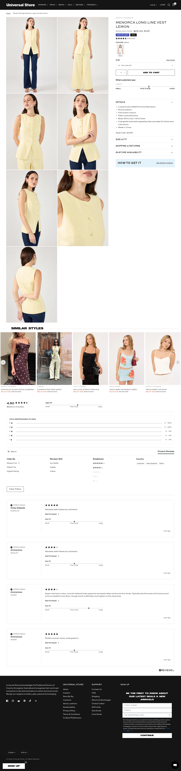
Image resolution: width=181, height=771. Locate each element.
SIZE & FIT (121, 140)
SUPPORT (97, 684)
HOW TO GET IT (129, 163)
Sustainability (69, 707)
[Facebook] (9, 701)
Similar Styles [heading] (27, 328)
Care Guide (97, 714)
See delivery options (164, 163)
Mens (52, 5)
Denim (61, 5)
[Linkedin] (37, 701)
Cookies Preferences (72, 718)
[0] (173, 5)
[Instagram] (14, 701)
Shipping (95, 696)
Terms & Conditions (71, 714)
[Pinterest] (26, 701)
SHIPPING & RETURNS (128, 146)
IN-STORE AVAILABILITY (129, 153)
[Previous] (3, 362)
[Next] (177, 362)
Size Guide (96, 711)
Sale (70, 5)
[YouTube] (20, 701)
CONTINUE (147, 735)
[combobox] (146, 715)
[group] (23, 403)
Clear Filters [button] (15, 489)
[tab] (166, 452)
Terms (131, 730)
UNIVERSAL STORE (73, 684)
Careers (66, 693)
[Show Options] (169, 715)
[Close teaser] (26, 762)
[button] (145, 38)
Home (8, 13)
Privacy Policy (69, 711)
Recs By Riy (68, 696)
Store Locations (70, 704)
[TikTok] (32, 700)
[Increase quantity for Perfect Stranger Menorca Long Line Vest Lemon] (124, 73)
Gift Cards (96, 707)
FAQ (94, 693)
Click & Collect (98, 704)
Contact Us (97, 689)
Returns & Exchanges (101, 700)
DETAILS (120, 102)
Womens (42, 5)
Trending (91, 5)
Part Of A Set (122, 35)
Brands (79, 5)
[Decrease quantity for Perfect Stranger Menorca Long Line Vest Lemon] (118, 73)
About (65, 689)
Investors (67, 700)
